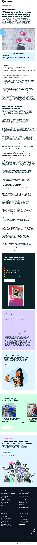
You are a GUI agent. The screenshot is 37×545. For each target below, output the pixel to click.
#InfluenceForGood (23, 501)
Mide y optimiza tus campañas (7, 497)
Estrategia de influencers (8, 9)
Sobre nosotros (22, 512)
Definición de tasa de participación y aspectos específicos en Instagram (16, 58)
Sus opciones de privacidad (25, 543)
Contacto (21, 518)
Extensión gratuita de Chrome (7, 500)
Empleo (20, 516)
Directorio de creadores (6, 518)
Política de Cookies (22, 524)
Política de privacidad (23, 521)
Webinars (3, 522)
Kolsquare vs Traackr (23, 493)
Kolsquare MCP (4, 503)
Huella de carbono (23, 505)
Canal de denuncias (23, 519)
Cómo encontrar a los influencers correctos (8, 494)
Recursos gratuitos (5, 515)
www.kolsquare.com (5, 534)
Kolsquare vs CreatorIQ (24, 492)
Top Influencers (4, 516)
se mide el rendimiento (8, 99)
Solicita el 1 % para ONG (24, 507)
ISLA (20, 515)
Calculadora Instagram (6, 519)
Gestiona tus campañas (6, 496)
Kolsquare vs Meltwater (24, 495)
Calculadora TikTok (5, 521)
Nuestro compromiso (23, 502)
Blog (2, 512)
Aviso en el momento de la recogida (11, 543)
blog (10, 5)
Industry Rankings (5, 524)
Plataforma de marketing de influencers (9, 492)
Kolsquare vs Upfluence (24, 496)
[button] (34, 2)
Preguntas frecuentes (23, 513)
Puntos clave (6, 55)
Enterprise (3, 505)
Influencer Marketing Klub (6, 525)
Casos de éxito (4, 513)
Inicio (3, 5)
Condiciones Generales (24, 522)
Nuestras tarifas (4, 502)
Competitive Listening (5, 499)
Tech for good (22, 504)
